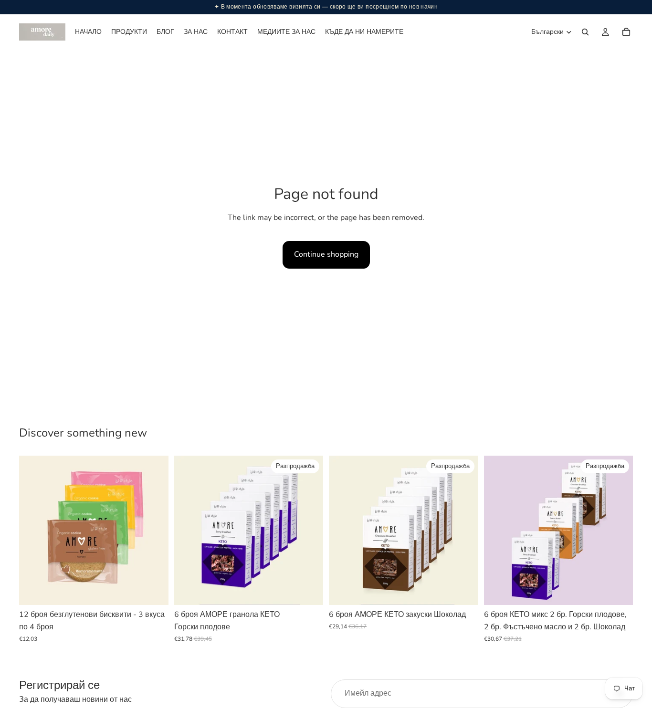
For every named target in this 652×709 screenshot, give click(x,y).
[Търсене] (585, 31)
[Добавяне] (153, 590)
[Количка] (626, 31)
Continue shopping (326, 254)
